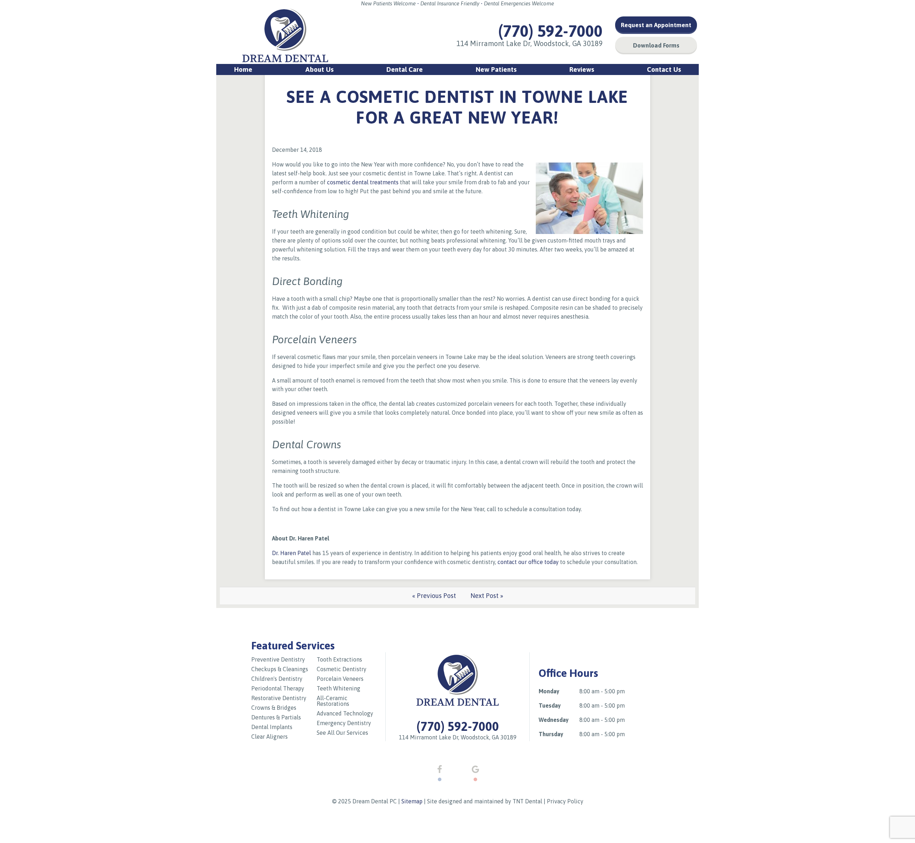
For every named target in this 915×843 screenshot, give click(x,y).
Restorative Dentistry (278, 698)
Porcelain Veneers (340, 678)
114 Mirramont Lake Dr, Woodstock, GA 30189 (529, 43)
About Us (319, 69)
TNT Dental (527, 801)
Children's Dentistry (276, 678)
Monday (549, 691)
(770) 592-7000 (550, 31)
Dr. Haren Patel (291, 553)
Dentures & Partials (276, 717)
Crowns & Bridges (273, 707)
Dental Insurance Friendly (449, 3)
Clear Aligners (269, 736)
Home (243, 69)
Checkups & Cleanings (279, 669)
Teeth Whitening (338, 688)
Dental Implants (271, 727)
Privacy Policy (565, 801)
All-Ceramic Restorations (333, 701)
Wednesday (554, 720)
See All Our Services (342, 732)
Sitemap (411, 801)
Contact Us (664, 69)
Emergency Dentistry (344, 723)
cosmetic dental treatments (363, 182)
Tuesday (550, 705)
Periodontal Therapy (277, 688)
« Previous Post (434, 595)
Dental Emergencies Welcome (519, 3)
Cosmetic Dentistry (341, 669)
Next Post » (486, 595)
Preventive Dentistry (278, 659)
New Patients (496, 69)
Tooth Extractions (339, 659)
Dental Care (404, 69)
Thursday (551, 734)
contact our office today (528, 562)
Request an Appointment (656, 25)
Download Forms (656, 45)
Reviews (581, 69)
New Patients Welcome (388, 3)
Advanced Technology (345, 713)
